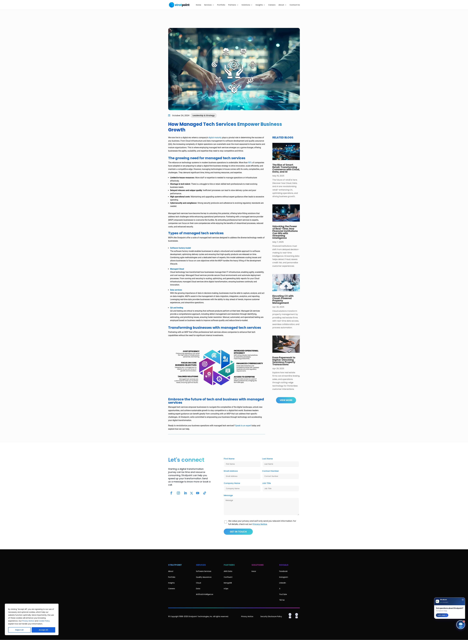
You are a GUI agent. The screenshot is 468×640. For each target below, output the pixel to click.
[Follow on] (191, 493)
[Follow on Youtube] (198, 493)
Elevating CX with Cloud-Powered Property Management (282, 299)
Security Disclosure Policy (271, 616)
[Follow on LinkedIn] (185, 493)
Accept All (43, 630)
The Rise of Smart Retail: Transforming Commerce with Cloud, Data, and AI (286, 168)
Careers (271, 5)
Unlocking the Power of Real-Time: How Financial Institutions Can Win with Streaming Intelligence (285, 232)
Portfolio (221, 5)
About (281, 5)
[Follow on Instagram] (178, 493)
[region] (31, 619)
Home (198, 5)
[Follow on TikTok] (205, 493)
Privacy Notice (28, 621)
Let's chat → (442, 615)
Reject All (19, 630)
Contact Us (295, 5)
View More (286, 400)
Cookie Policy (44, 621)
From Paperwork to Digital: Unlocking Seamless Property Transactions (283, 361)
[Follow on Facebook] (171, 493)
